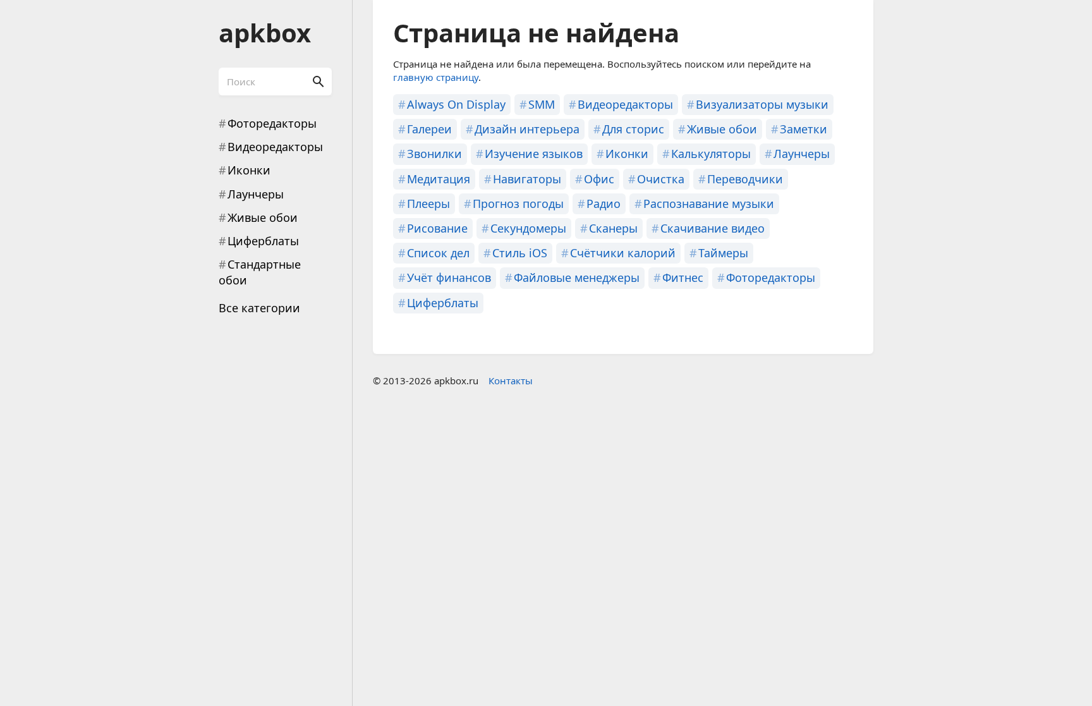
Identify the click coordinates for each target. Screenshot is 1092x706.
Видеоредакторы (275, 146)
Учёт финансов (449, 277)
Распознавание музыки (708, 203)
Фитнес (682, 277)
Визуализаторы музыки (762, 104)
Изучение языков (534, 153)
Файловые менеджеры (577, 277)
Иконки (249, 170)
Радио (603, 203)
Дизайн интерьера (527, 129)
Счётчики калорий (623, 252)
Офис (599, 178)
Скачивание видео (712, 228)
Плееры (428, 203)
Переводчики (745, 178)
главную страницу (435, 77)
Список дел (438, 252)
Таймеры (723, 252)
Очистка (660, 178)
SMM (541, 104)
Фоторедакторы (272, 123)
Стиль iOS (519, 252)
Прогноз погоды (518, 203)
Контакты (510, 380)
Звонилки (434, 153)
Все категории (259, 307)
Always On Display (456, 104)
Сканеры (613, 228)
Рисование (437, 228)
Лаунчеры (256, 194)
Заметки (803, 129)
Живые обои (263, 217)
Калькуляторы (711, 153)
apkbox (265, 32)
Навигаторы (527, 178)
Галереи (429, 129)
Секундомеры (528, 228)
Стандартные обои (260, 272)
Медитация (438, 178)
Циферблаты (263, 240)
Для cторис (633, 129)
